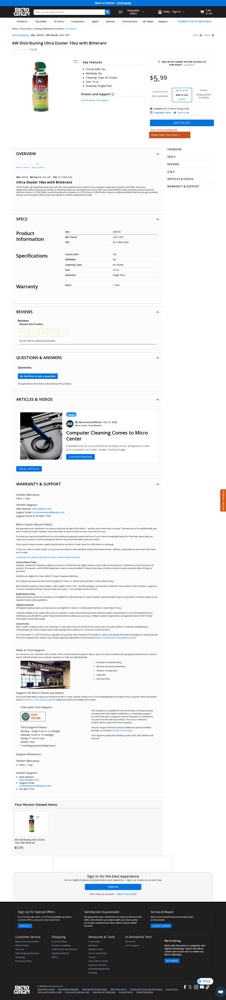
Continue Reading (80, 456)
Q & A (171, 172)
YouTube (202, 987)
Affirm (55, 957)
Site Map (93, 972)
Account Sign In (126, 992)
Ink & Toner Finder (98, 953)
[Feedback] (223, 500)
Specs (21, 219)
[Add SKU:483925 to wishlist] (38, 817)
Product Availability (61, 945)
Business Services (98, 964)
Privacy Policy (172, 989)
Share (207, 35)
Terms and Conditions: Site (50, 992)
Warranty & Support (38, 484)
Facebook (184, 987)
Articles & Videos (34, 399)
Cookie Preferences (144, 992)
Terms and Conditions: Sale (77, 992)
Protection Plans (23, 960)
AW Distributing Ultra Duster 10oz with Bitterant (30, 841)
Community (94, 941)
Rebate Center (96, 949)
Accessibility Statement (68, 989)
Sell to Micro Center (98, 960)
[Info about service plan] (113, 94)
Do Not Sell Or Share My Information (146, 989)
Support (163, 21)
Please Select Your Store (164, 134)
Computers (77, 21)
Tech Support (132, 945)
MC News (148, 21)
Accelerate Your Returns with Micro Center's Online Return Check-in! (48, 557)
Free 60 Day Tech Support (96, 100)
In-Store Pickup (59, 941)
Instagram (196, 987)
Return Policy (22, 945)
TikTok (207, 987)
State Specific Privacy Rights (94, 989)
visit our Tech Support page (39, 699)
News (71, 414)
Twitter (190, 987)
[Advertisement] (113, 863)
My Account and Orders (27, 941)
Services (110, 21)
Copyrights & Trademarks (104, 992)
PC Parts (59, 21)
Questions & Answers (39, 357)
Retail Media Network (99, 968)
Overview (26, 153)
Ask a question (38, 167)
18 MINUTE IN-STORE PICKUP (194, 21)
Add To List (182, 123)
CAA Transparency (118, 989)
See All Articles (29, 468)
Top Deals (40, 21)
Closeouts (130, 941)
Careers (92, 957)
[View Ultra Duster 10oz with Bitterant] (31, 823)
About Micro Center (46, 989)
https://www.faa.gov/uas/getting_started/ (116, 637)
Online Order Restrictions (64, 949)
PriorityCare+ (130, 21)
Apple (95, 21)
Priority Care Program (122, 730)
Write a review (22, 167)
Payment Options (60, 953)
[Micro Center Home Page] (22, 10)
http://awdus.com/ (42, 508)
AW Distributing (20, 35)
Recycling (20, 957)
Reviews (24, 311)
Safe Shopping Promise (27, 953)
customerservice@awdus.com (48, 512)
